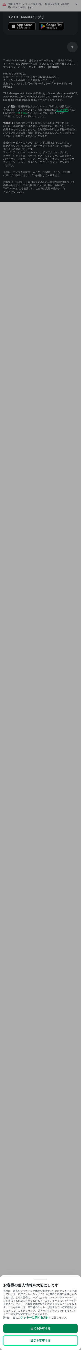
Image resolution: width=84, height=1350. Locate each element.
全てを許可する (41, 1328)
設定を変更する (41, 1340)
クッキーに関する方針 (34, 1317)
